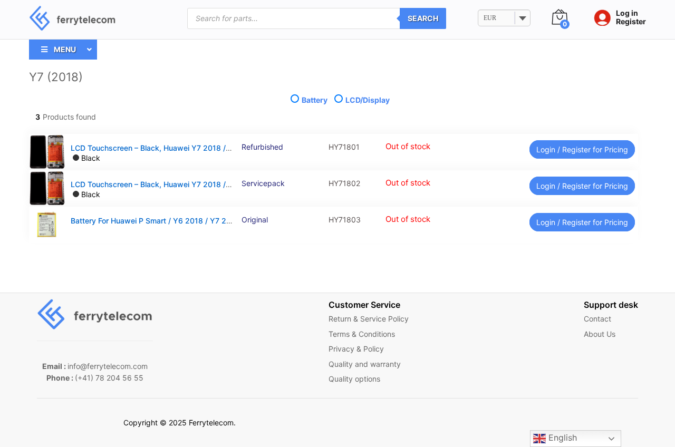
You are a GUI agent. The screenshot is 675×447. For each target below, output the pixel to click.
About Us (599, 333)
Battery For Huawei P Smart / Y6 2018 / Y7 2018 (155, 220)
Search (423, 18)
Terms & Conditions (362, 333)
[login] (600, 18)
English (561, 437)
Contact (597, 318)
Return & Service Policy (369, 318)
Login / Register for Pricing (582, 149)
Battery (314, 99)
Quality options (354, 378)
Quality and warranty (365, 363)
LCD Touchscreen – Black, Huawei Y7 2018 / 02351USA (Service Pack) (195, 184)
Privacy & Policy (356, 348)
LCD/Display (367, 99)
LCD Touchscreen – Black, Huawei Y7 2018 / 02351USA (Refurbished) (193, 147)
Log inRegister (631, 17)
